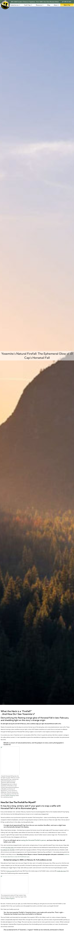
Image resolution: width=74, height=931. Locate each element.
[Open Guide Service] (19, 5)
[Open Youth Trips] (31, 5)
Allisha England (10, 898)
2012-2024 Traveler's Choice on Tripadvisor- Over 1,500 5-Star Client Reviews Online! (35, 1)
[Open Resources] (43, 5)
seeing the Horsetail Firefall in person (33, 840)
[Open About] (58, 5)
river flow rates (9, 847)
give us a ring (11, 871)
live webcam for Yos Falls (7, 849)
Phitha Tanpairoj (10, 795)
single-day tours (61, 871)
